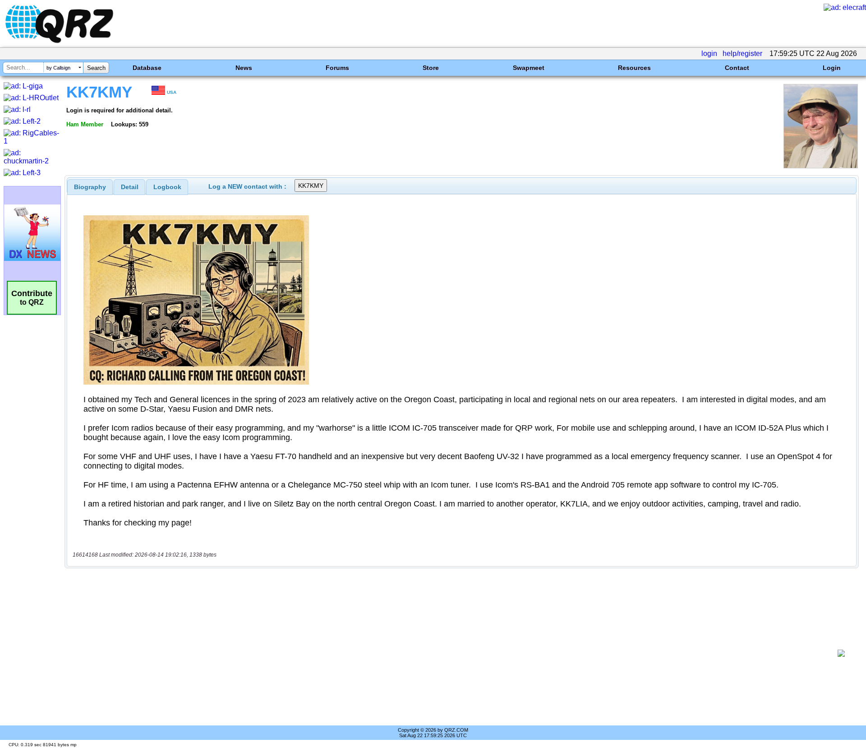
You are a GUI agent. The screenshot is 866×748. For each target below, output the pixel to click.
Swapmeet (528, 67)
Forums (337, 67)
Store (431, 67)
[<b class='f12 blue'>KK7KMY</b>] (820, 166)
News (243, 67)
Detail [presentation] (129, 186)
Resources (634, 67)
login (709, 53)
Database (147, 67)
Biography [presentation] (90, 186)
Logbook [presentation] (167, 186)
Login (832, 67)
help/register (742, 53)
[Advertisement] (451, 653)
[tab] (90, 187)
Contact (737, 67)
